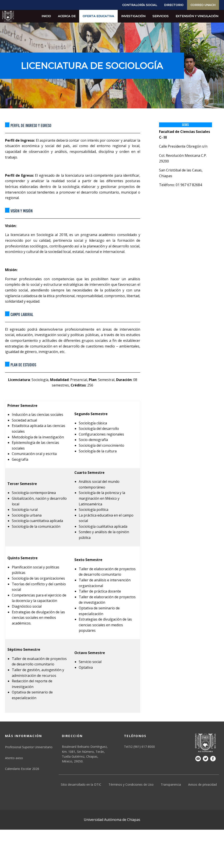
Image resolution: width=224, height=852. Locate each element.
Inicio (46, 16)
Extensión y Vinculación (197, 16)
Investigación (133, 16)
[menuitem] (140, 5)
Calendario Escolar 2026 (22, 769)
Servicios (160, 16)
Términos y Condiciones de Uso (131, 784)
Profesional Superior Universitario (28, 747)
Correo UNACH (203, 5)
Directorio (174, 5)
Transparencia (171, 784)
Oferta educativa (98, 16)
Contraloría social (139, 5)
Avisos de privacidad (202, 784)
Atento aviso (14, 758)
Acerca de (67, 16)
